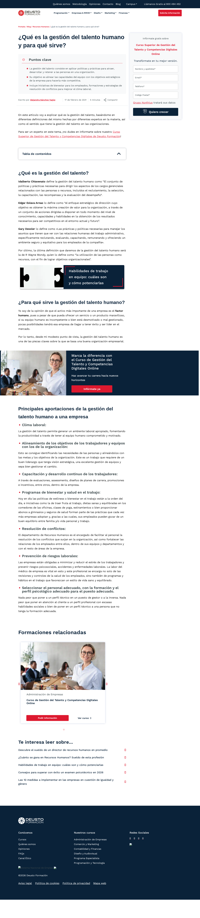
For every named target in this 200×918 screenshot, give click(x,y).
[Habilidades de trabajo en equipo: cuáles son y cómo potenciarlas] (125, 765)
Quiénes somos (27, 844)
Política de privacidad (76, 883)
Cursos (22, 839)
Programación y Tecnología (89, 863)
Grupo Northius (143, 102)
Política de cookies (47, 883)
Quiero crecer (158, 112)
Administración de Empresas (90, 839)
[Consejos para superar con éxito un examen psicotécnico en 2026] (125, 772)
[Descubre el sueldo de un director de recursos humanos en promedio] (125, 750)
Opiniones (24, 848)
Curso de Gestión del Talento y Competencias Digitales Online (62, 702)
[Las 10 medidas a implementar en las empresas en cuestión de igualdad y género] (125, 782)
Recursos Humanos (41, 27)
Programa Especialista (86, 858)
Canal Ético (24, 858)
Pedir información (47, 718)
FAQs (21, 853)
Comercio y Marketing (86, 844)
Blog (29, 27)
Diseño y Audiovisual (85, 853)
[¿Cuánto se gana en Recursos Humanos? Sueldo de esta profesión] (125, 757)
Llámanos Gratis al (162, 4)
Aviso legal (25, 883)
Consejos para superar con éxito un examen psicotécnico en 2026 (60, 772)
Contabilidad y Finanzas (87, 848)
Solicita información (170, 13)
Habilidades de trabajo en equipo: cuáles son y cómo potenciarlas (60, 764)
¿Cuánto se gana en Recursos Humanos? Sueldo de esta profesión (61, 757)
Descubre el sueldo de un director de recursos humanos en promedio (63, 749)
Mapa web (99, 883)
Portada (21, 27)
